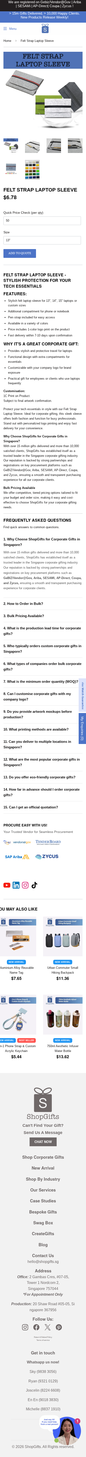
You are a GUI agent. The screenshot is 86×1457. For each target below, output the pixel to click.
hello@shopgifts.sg (43, 1262)
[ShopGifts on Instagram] (25, 1327)
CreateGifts (43, 1234)
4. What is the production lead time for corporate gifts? (42, 631)
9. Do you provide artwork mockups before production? (37, 714)
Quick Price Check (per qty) (23, 212)
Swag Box (43, 1223)
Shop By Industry (43, 1179)
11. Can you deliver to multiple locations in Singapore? (37, 744)
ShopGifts (33, 1447)
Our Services (43, 1190)
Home (7, 41)
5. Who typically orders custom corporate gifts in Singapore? (42, 648)
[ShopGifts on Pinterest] (59, 1327)
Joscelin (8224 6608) (43, 1390)
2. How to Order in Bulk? (23, 604)
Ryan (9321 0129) (43, 1381)
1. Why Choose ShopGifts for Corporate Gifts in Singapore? (41, 542)
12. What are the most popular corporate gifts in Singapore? (41, 762)
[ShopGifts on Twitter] (48, 1327)
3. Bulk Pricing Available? (23, 616)
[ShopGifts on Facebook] (36, 1327)
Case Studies (43, 1201)
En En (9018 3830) (43, 1400)
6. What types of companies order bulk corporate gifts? (42, 666)
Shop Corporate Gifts (43, 1157)
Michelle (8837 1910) (43, 1409)
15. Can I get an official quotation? (30, 807)
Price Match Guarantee (82, 695)
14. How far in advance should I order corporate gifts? (41, 792)
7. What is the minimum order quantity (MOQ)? (40, 681)
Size (6, 232)
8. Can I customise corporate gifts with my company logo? (37, 696)
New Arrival (43, 1168)
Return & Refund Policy (43, 1337)
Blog (43, 1245)
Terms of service (43, 1340)
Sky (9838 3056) (43, 1372)
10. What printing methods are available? (36, 729)
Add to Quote (19, 253)
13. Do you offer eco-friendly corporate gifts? (39, 777)
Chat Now (43, 1141)
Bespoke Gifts (43, 1212)
